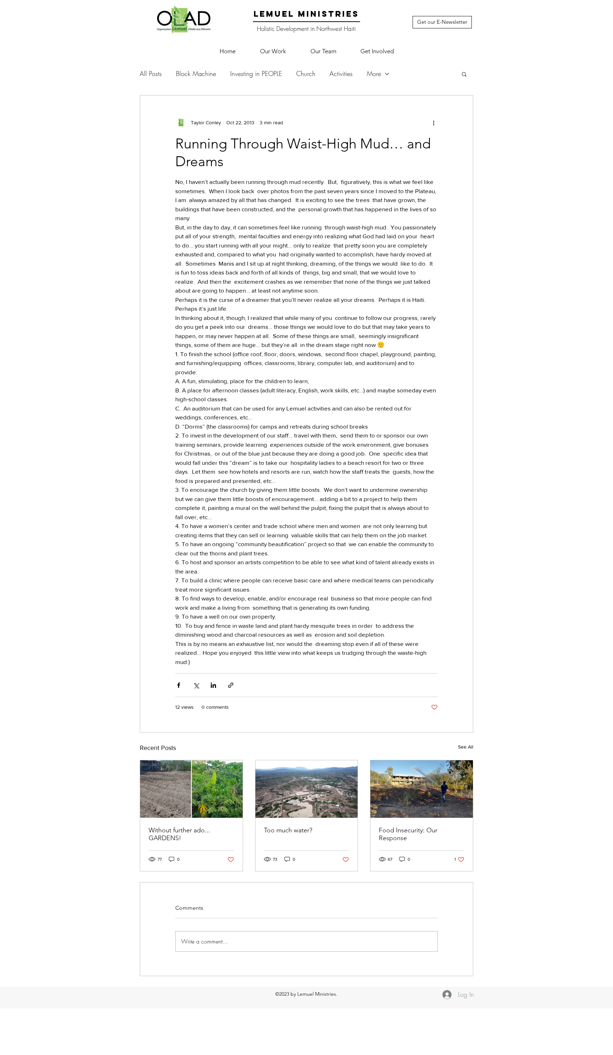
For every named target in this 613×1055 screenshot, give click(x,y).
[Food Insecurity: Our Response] (421, 789)
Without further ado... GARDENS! (179, 834)
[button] (273, 51)
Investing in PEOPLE (256, 73)
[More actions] (433, 122)
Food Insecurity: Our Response (408, 834)
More (374, 73)
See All (465, 747)
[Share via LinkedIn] (213, 685)
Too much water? (288, 830)
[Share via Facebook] (178, 685)
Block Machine (196, 73)
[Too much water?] (306, 789)
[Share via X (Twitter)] (196, 685)
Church (305, 73)
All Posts (151, 73)
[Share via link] (230, 685)
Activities (341, 73)
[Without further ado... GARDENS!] (191, 789)
